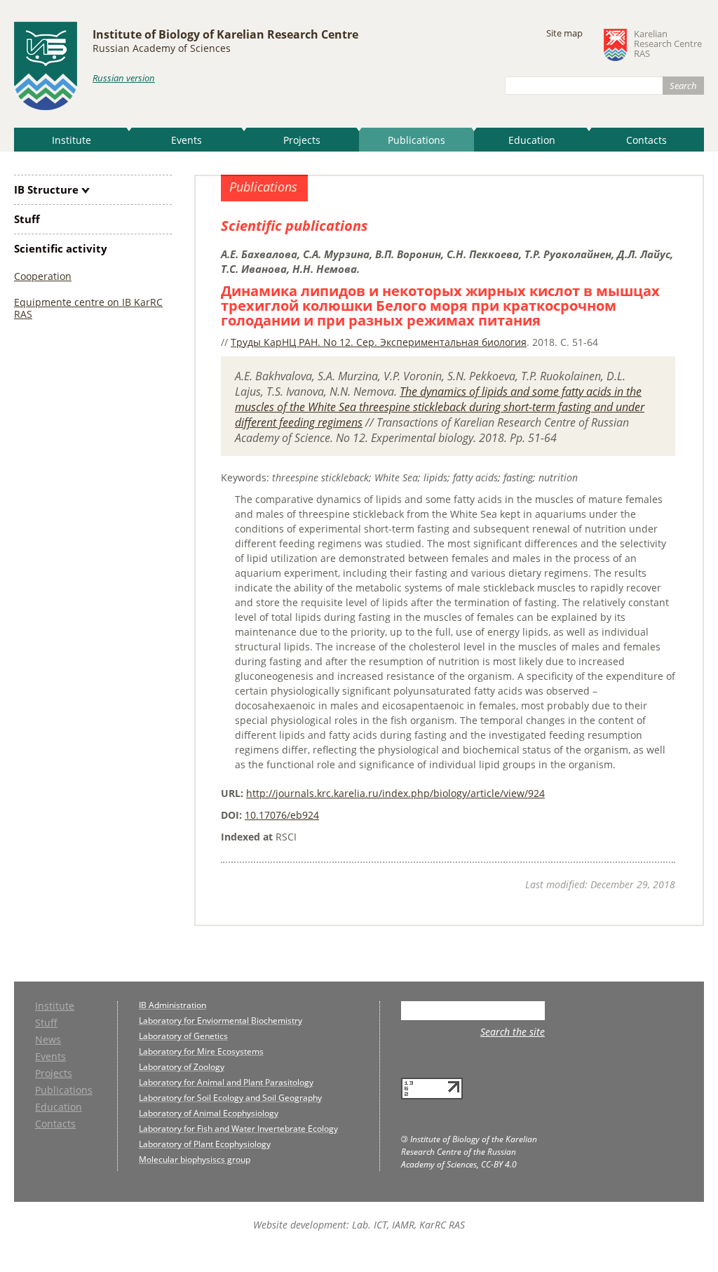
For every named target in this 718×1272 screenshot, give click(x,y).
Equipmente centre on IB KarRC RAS (88, 308)
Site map (564, 33)
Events (186, 140)
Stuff (27, 219)
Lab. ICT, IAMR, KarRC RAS (408, 1224)
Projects (301, 140)
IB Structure (46, 189)
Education (531, 140)
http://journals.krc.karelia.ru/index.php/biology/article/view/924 (395, 793)
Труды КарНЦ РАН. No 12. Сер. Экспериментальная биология (379, 342)
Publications (416, 140)
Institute (71, 140)
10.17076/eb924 (282, 815)
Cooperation (43, 276)
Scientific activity (60, 248)
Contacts (646, 140)
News (48, 1040)
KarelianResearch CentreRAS (668, 44)
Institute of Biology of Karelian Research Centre (225, 34)
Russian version (124, 78)
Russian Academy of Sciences (162, 48)
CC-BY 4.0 (499, 1164)
